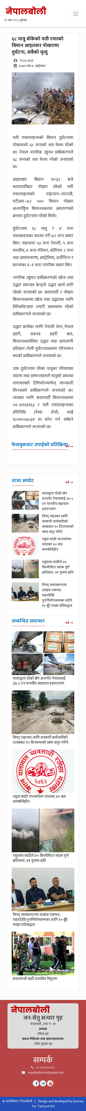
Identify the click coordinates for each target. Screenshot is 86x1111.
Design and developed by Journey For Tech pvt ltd (58, 1104)
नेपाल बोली (26, 61)
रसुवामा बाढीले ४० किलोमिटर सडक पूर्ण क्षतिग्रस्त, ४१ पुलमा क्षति (57, 567)
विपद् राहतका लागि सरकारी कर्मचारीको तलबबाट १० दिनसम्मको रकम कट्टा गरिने (58, 524)
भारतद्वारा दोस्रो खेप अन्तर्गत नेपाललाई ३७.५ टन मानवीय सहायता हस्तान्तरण (57, 501)
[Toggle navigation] (76, 14)
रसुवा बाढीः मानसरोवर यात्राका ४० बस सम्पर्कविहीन (56, 544)
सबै (67, 446)
